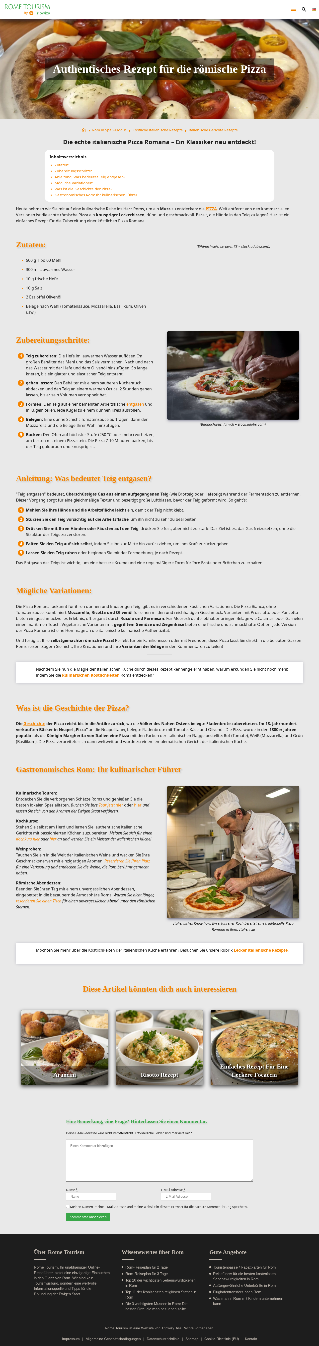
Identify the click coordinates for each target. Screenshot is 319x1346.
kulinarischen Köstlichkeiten (91, 675)
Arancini (64, 1075)
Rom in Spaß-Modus (109, 130)
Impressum (71, 1339)
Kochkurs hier (28, 839)
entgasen (135, 404)
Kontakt (251, 1339)
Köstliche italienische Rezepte (158, 130)
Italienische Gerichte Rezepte (213, 130)
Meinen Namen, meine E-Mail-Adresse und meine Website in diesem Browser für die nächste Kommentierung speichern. (158, 1206)
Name (72, 1189)
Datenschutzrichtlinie (163, 1339)
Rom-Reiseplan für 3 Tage (146, 1274)
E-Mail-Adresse (173, 1189)
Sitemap (191, 1339)
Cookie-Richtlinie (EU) (221, 1339)
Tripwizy (167, 1328)
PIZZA (211, 209)
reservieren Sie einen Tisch (38, 901)
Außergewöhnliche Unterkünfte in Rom (244, 1285)
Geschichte (34, 723)
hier (111, 805)
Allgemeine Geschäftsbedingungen (113, 1339)
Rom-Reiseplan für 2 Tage (146, 1267)
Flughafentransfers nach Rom (237, 1292)
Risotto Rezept (159, 1075)
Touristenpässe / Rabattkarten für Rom (244, 1267)
